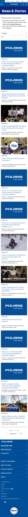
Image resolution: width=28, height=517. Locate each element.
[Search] (21, 4)
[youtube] (1, 502)
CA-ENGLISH (5, 453)
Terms (2, 491)
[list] (14, 33)
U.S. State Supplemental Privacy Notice (10, 498)
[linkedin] (5, 502)
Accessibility (4, 493)
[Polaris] (14, 4)
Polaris (2, 1)
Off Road (8, 1)
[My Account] (23, 4)
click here (8, 28)
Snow (12, 1)
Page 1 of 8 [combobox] (13, 433)
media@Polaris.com (15, 24)
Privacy (2, 486)
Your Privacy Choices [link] (6, 488)
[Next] (21, 434)
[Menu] (1, 4)
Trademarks (4, 496)
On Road (18, 1)
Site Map (3, 484)
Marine (22, 1)
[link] (14, 461)
